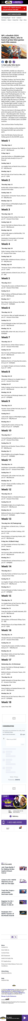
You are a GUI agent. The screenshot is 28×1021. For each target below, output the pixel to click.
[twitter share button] (6, 62)
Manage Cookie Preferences (8, 996)
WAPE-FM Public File (7, 958)
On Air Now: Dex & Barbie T (14, 806)
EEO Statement (5, 955)
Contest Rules (5, 952)
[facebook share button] (2, 62)
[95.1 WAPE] (14, 2)
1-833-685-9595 (14, 822)
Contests (19, 17)
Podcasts (3, 20)
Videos (9, 20)
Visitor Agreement (6, 991)
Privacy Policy (17, 991)
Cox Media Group (10, 989)
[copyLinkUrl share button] (14, 62)
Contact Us (4, 947)
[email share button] (10, 62)
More (25, 20)
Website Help (5, 980)
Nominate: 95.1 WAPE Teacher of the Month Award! (7, 913)
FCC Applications (6, 961)
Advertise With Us (6, 973)
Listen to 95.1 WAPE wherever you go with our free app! (12, 8)
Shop (21, 20)
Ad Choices (22, 992)
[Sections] (3, 2)
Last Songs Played (5, 17)
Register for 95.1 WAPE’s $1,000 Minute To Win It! (7, 903)
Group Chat (15, 20)
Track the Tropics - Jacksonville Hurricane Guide (8, 892)
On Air (13, 17)
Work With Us (5, 950)
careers (10, 993)
